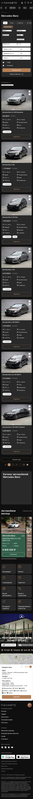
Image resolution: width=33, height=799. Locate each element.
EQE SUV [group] (8, 8)
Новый (11, 23)
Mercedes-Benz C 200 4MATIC (11, 322)
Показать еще (17, 459)
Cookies (3, 771)
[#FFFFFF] (9, 40)
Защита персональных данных (9, 761)
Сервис (3, 714)
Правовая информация (7, 768)
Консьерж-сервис (7, 720)
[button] (13, 109)
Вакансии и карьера (7, 730)
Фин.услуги (4, 717)
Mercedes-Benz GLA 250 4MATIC (12, 374)
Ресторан (7, 650)
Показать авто (16, 70)
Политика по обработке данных (9, 763)
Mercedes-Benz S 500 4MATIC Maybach (14, 427)
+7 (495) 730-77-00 (7, 678)
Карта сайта (4, 766)
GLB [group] (26, 8)
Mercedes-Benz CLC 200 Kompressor (13, 112)
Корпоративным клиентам (9, 733)
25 (24, 464)
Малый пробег (8, 26)
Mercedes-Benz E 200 (9, 164)
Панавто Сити (10, 645)
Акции (3, 736)
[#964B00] (9, 41)
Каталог (4, 711)
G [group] (14, 8)
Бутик (26, 650)
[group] (13, 537)
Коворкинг (17, 650)
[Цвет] (9, 39)
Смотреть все (27, 511)
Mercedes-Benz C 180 (9, 269)
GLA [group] (20, 8)
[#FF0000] (9, 43)
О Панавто (4, 739)
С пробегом (20, 23)
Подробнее (16, 136)
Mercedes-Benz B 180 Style (10, 217)
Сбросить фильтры (15, 74)
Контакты (4, 722)
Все (5, 23)
